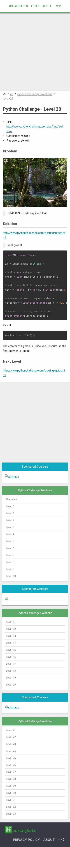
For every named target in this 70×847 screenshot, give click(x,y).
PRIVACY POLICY (26, 840)
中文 (58, 6)
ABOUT (46, 6)
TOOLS (35, 6)
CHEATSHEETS (18, 6)
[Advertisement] (35, 52)
